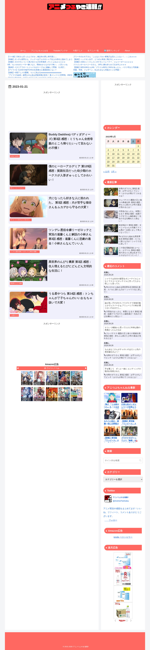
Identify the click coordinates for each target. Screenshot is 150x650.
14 (133, 154)
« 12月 (106, 171)
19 (123, 157)
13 (128, 154)
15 (138, 154)
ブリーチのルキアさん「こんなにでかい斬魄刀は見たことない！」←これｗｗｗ (105, 57)
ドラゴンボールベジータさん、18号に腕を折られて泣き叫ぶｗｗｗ (99, 65)
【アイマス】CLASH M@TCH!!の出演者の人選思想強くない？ (32, 70)
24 (113, 161)
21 (133, 157)
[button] (140, 460)
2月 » (113, 171)
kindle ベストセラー (123, 537)
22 (138, 157)
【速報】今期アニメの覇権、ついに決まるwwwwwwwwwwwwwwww (34, 72)
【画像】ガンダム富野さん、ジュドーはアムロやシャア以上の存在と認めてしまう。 (40, 59)
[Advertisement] (75, 30)
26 (123, 161)
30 (108, 165)
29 (138, 161)
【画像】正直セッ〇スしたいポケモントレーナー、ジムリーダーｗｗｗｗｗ (103, 62)
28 (133, 161)
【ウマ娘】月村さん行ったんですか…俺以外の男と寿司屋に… (32, 57)
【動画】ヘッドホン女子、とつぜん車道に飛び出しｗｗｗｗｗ (98, 59)
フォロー (111, 520)
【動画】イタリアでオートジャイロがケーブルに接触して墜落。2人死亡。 (36, 67)
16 (108, 157)
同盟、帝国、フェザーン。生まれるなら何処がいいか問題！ (97, 70)
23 (108, 161)
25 (118, 161)
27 (128, 161)
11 (118, 154)
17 (113, 157)
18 (118, 157)
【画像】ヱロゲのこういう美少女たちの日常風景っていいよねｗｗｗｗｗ (36, 62)
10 (113, 154)
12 (123, 154)
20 (128, 157)
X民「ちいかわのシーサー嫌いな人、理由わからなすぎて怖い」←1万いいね (37, 65)
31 (113, 165)
